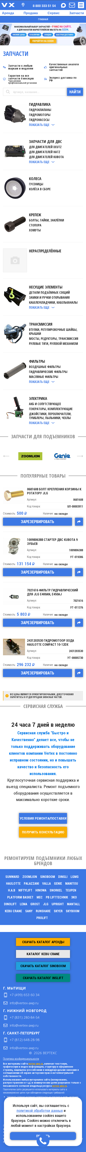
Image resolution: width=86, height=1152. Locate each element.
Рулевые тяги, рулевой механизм (53, 344)
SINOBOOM (47, 877)
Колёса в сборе (40, 189)
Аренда (8, 13)
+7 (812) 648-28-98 (25, 1039)
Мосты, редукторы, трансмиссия (53, 339)
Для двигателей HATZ (44, 152)
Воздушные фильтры (45, 367)
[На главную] (8, 5)
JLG (45, 904)
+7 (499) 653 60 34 (25, 994)
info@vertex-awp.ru (24, 1003)
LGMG (75, 877)
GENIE (58, 883)
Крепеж (35, 214)
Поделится (79, 522)
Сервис (54, 13)
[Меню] (81, 5)
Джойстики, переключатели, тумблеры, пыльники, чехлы (50, 416)
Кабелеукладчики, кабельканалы (53, 302)
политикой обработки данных (40, 1110)
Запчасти (76, 13)
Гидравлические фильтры (48, 372)
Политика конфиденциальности (21, 1059)
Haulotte (13, 883)
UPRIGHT (58, 904)
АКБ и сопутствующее (45, 404)
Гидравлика (40, 104)
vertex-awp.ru (35, 1063)
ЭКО (74, 897)
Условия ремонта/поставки (43, 818)
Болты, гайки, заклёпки (46, 220)
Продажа (31, 13)
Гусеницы (36, 184)
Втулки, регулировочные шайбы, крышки (53, 332)
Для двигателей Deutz (45, 147)
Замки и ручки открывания (49, 297)
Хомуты (35, 230)
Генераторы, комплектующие (51, 409)
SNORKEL (56, 890)
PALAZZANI (31, 883)
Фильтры (37, 361)
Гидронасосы (39, 120)
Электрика (38, 398)
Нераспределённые (45, 250)
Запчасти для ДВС (45, 141)
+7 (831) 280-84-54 (25, 1017)
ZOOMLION (29, 877)
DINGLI (62, 877)
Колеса (35, 178)
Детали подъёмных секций (49, 292)
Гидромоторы (39, 115)
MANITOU (71, 883)
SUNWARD (12, 877)
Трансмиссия (40, 324)
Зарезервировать (37, 521)
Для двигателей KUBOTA (46, 157)
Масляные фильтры (43, 377)
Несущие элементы (45, 287)
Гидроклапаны (40, 110)
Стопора (35, 225)
